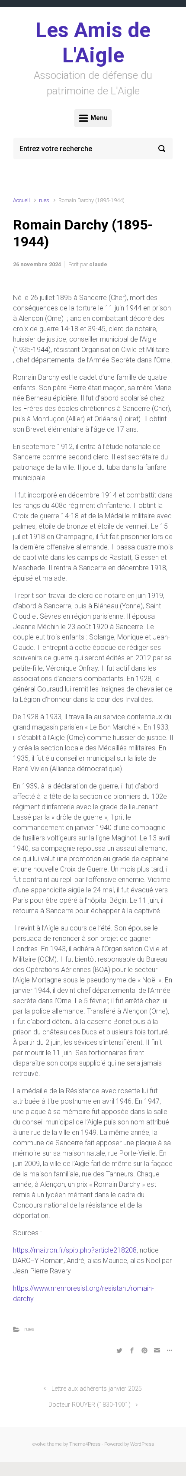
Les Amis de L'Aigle (93, 43)
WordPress (142, 1444)
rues (44, 200)
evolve (39, 1444)
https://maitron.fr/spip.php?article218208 (75, 1250)
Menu (98, 118)
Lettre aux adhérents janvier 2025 (96, 1388)
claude (98, 264)
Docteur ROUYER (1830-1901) (89, 1404)
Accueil (21, 200)
